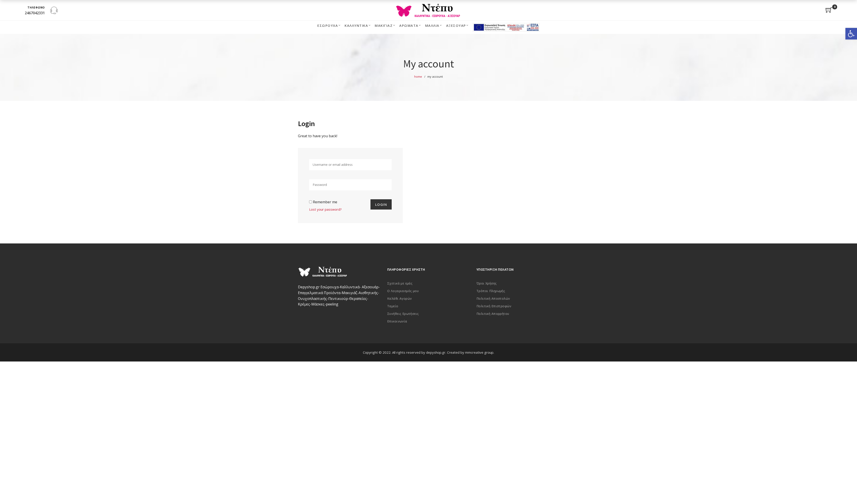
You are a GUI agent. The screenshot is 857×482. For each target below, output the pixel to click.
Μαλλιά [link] (432, 25)
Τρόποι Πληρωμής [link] (490, 291)
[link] (851, 33)
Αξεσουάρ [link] (456, 25)
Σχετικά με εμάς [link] (399, 283)
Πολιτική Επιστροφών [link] (493, 306)
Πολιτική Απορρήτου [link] (492, 314)
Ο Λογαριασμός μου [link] (403, 291)
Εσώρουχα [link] (327, 25)
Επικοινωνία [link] (397, 321)
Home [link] (418, 77)
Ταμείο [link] (392, 306)
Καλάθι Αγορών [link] (399, 298)
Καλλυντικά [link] (356, 25)
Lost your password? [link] (325, 209)
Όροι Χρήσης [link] (486, 283)
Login (381, 204)
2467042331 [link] (35, 12)
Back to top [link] (848, 470)
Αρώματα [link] (408, 25)
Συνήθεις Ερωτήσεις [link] (403, 314)
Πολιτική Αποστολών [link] (493, 298)
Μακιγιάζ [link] (384, 25)
